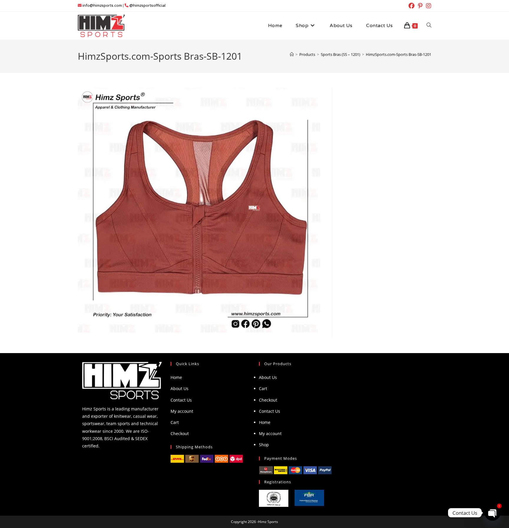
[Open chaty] (492, 513)
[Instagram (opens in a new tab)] (427, 6)
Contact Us (181, 400)
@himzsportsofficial (147, 5)
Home (176, 377)
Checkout (180, 433)
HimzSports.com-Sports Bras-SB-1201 (398, 54)
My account (182, 411)
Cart (175, 422)
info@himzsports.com (102, 5)
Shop (264, 444)
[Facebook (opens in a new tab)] (411, 6)
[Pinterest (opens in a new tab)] (420, 6)
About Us (180, 388)
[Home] (292, 54)
